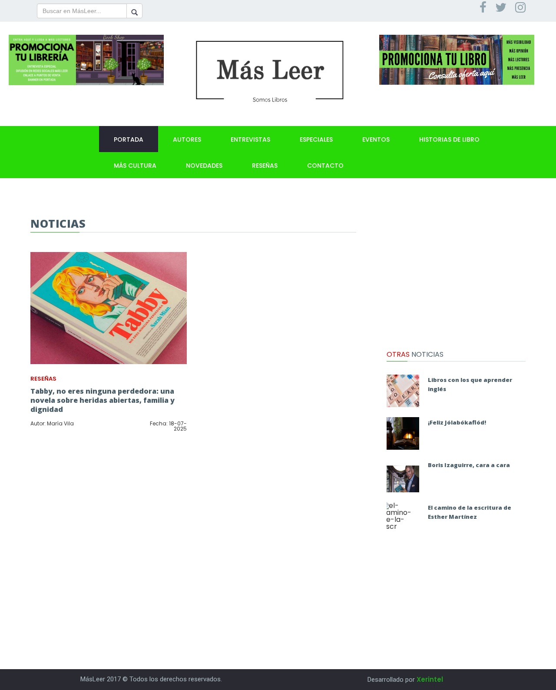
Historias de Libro (449, 139)
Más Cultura (135, 165)
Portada (128, 139)
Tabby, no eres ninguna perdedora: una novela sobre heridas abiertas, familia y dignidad (102, 400)
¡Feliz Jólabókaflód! (457, 422)
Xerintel (430, 679)
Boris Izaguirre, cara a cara (469, 465)
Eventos (376, 139)
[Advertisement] (456, 271)
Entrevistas (250, 139)
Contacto (325, 165)
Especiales (316, 139)
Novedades (204, 165)
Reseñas (265, 165)
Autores (187, 139)
